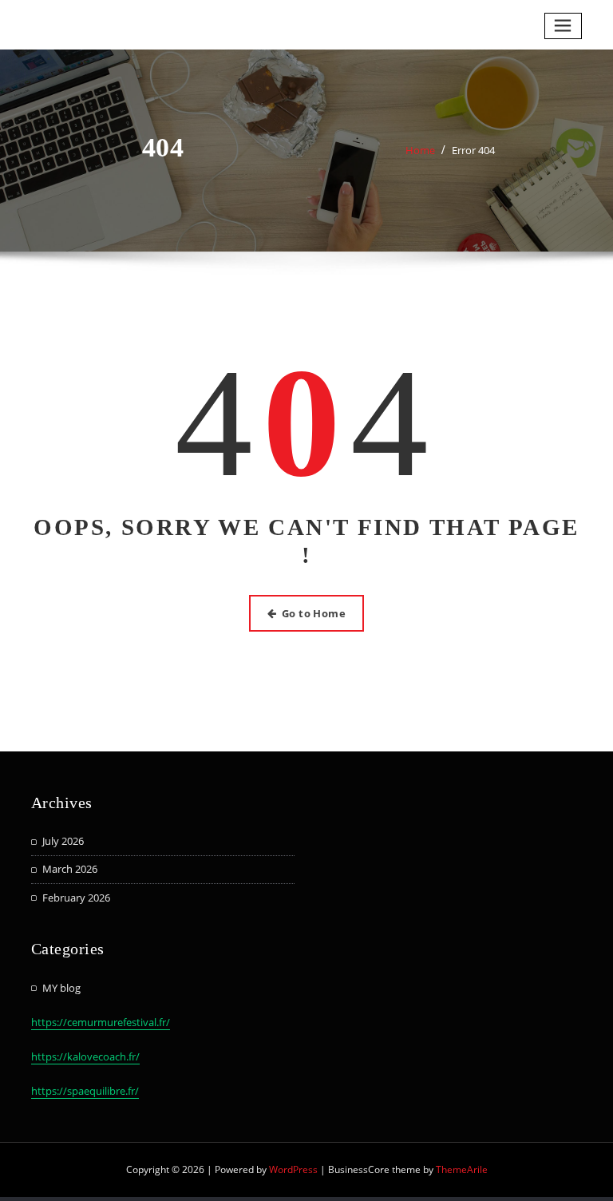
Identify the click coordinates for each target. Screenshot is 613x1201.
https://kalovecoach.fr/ (85, 1056)
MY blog (61, 988)
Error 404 (473, 150)
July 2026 (63, 841)
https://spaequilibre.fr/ (85, 1091)
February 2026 (76, 897)
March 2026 (69, 869)
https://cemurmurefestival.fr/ (100, 1022)
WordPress (293, 1169)
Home (420, 150)
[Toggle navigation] (563, 26)
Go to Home (314, 613)
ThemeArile (462, 1169)
